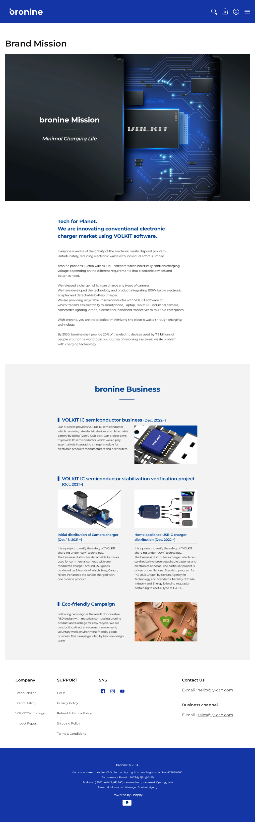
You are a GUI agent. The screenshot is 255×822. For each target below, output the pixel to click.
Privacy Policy (67, 703)
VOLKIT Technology (30, 713)
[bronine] (26, 11)
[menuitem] (214, 11)
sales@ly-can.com (215, 715)
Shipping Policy (68, 723)
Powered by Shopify (128, 795)
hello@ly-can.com (215, 690)
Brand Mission (26, 693)
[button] (214, 11)
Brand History (25, 703)
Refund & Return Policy (74, 713)
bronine (122, 765)
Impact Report (26, 723)
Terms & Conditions (71, 733)
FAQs (61, 693)
